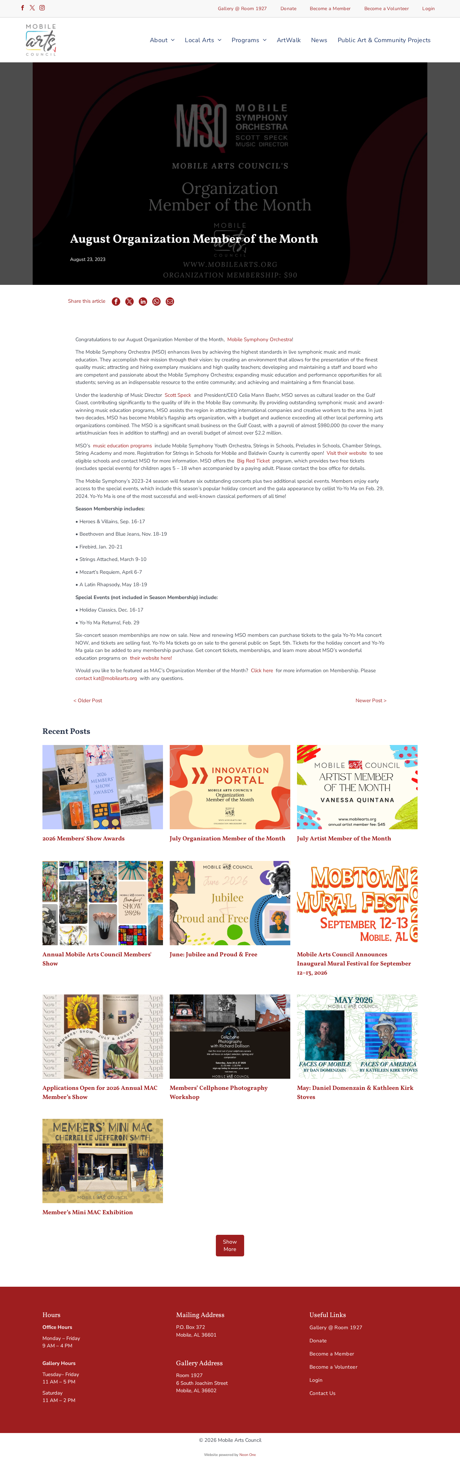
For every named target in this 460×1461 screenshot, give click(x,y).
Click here (262, 670)
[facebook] (23, 8)
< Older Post (87, 700)
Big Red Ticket (254, 460)
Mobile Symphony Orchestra (259, 339)
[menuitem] (242, 8)
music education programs (122, 445)
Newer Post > (371, 700)
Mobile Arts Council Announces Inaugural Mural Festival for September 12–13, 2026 (354, 964)
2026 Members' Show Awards (83, 839)
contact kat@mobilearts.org (106, 678)
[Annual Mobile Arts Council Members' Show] (102, 903)
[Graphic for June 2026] (230, 903)
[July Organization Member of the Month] (230, 787)
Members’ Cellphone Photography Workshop (219, 1093)
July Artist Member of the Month (344, 839)
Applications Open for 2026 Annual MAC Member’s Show (100, 1093)
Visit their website (347, 453)
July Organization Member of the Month (228, 839)
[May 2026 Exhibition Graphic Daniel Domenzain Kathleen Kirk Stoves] (357, 1036)
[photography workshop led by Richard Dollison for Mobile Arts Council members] (230, 1036)
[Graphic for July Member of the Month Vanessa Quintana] (357, 787)
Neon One (247, 1454)
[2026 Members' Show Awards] (102, 787)
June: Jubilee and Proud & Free (213, 955)
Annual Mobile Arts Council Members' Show (97, 959)
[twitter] (32, 8)
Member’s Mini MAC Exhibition (87, 1213)
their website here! (151, 658)
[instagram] (42, 8)
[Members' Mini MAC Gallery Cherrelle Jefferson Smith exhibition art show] (102, 1161)
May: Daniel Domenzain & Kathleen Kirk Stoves (355, 1093)
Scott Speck (178, 395)
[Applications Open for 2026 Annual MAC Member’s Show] (102, 1036)
